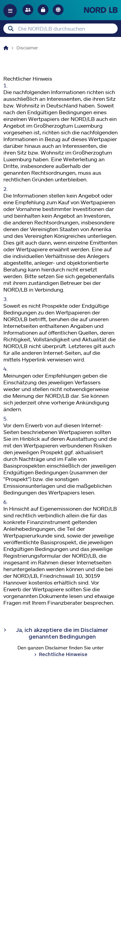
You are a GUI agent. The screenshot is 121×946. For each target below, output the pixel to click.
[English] (58, 9)
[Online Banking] (43, 9)
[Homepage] (5, 47)
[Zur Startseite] (101, 9)
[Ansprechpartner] (28, 9)
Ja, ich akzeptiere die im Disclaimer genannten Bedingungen (62, 633)
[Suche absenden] (10, 28)
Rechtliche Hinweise (63, 654)
